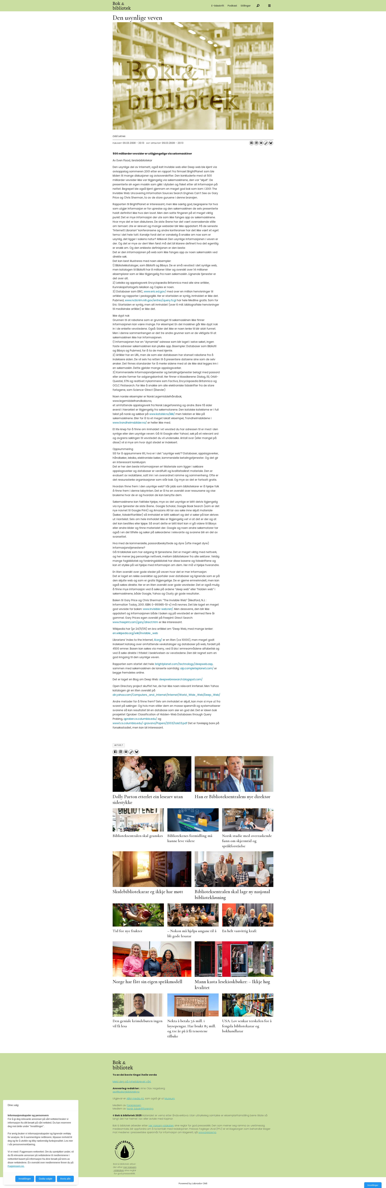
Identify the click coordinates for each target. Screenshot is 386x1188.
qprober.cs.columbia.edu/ (140, 719)
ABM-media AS (135, 1098)
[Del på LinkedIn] (256, 143)
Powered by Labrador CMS (193, 1183)
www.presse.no (207, 1132)
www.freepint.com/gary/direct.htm (135, 622)
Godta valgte (45, 1178)
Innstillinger (372, 1185)
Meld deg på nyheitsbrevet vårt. (132, 1081)
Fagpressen (134, 1105)
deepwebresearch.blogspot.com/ (180, 679)
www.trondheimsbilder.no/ (130, 422)
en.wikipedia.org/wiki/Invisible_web (135, 633)
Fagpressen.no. (16, 1166)
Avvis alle (65, 1178)
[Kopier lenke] (266, 143)
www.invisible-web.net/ (158, 609)
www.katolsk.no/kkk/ (162, 414)
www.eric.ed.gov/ (155, 291)
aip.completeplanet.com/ (197, 668)
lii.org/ (158, 640)
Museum (170, 1098)
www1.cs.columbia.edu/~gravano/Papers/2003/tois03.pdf (150, 723)
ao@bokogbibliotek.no (126, 1091)
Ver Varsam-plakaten (161, 1125)
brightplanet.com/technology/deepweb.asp (184, 664)
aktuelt (118, 745)
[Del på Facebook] (251, 143)
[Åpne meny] (269, 5)
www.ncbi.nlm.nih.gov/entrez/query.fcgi (150, 300)
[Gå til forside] (146, 6)
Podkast (232, 5)
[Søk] (258, 5)
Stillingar (246, 5)
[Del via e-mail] (261, 143)
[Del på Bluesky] (271, 143)
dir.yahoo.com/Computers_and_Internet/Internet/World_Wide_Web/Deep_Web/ (166, 695)
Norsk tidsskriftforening (140, 1108)
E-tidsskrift (217, 5)
